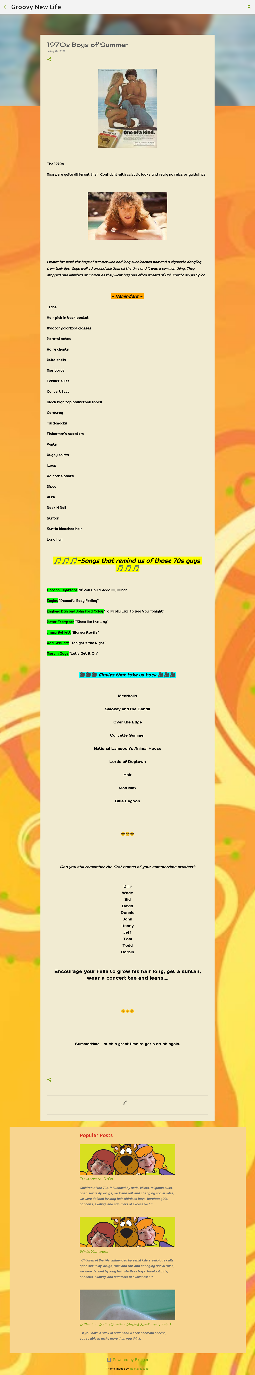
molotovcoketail (139, 1368)
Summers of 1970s (96, 1179)
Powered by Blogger (130, 1359)
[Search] (66, 7)
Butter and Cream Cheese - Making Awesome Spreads (125, 1324)
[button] (49, 59)
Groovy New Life (36, 6)
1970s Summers (94, 1251)
